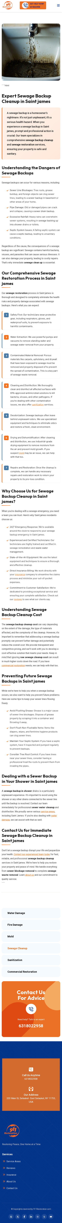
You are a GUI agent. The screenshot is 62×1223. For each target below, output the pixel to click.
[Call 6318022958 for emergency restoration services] (31, 1009)
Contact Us (11, 1188)
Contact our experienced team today (32, 854)
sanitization (38, 404)
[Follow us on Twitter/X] (17, 1216)
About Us (11, 1181)
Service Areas (13, 1161)
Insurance (11, 1174)
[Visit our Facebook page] (24, 1216)
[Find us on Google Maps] (11, 1216)
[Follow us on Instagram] (37, 1216)
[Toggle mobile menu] (58, 5)
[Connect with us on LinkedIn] (31, 1216)
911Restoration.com (42, 1209)
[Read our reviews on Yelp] (44, 1216)
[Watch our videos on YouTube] (50, 1216)
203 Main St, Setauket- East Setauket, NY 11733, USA (31, 1100)
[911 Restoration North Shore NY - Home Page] (7, 5)
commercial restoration (13, 665)
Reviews (10, 1168)
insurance (20, 574)
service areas (48, 811)
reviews (18, 599)
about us (29, 875)
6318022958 (31, 1025)
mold (21, 453)
